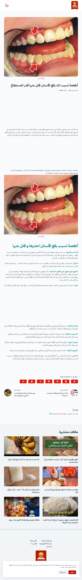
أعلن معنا (33, 540)
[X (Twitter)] (65, 381)
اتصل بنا (34, 543)
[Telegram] (40, 381)
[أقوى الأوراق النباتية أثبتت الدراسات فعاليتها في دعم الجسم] (60, 446)
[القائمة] (7, 5)
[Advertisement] (41, 110)
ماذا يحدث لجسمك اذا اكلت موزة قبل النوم (23, 459)
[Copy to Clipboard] (23, 381)
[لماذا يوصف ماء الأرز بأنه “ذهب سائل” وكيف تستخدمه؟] (21, 476)
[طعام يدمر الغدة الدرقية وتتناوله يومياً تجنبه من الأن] (60, 476)
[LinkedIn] (48, 381)
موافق (72, 572)
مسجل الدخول (63, 413)
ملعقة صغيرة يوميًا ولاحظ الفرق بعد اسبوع (24, 520)
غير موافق (62, 572)
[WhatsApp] (31, 381)
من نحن (49, 546)
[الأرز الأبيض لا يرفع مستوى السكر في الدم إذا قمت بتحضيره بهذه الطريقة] (60, 507)
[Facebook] (74, 381)
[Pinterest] (57, 381)
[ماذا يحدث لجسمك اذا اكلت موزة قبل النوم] (21, 446)
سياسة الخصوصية (45, 543)
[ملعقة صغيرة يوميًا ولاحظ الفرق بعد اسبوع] (21, 507)
